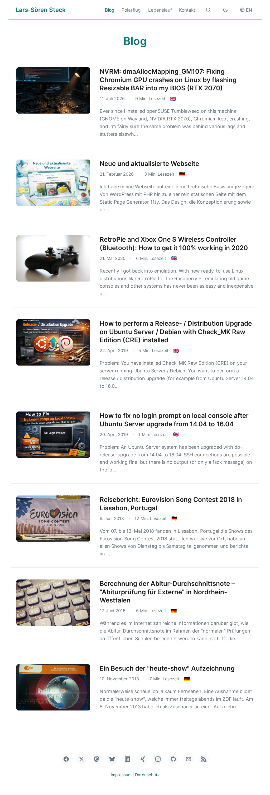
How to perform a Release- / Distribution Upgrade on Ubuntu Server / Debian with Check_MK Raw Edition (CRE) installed (176, 331)
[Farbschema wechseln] (225, 10)
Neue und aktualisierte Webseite (149, 163)
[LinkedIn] (127, 759)
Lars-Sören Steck (41, 9)
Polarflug (131, 10)
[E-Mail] (188, 759)
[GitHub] (173, 759)
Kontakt (187, 10)
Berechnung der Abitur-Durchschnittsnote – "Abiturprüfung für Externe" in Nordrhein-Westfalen (167, 591)
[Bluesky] (112, 759)
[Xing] (142, 759)
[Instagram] (158, 759)
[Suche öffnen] (208, 10)
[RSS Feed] (204, 759)
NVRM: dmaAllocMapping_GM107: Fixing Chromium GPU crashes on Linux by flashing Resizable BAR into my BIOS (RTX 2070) (168, 79)
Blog (109, 10)
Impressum (121, 774)
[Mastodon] (96, 759)
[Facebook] (66, 759)
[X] (81, 759)
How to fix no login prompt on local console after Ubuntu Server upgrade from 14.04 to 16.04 (174, 419)
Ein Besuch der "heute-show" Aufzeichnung (167, 668)
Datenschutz (147, 774)
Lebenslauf (160, 10)
